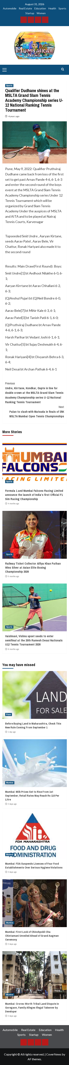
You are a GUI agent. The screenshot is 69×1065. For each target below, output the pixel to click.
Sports (62, 8)
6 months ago (13, 649)
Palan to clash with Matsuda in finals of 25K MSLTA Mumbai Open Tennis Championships (36, 411)
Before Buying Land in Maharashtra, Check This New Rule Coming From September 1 (33, 725)
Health (52, 8)
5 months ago (13, 576)
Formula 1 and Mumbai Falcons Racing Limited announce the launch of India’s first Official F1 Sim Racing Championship (34, 495)
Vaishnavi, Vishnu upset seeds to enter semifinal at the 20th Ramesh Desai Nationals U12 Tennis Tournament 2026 (34, 640)
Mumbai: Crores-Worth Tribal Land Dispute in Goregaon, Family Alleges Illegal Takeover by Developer (32, 1007)
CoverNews (53, 1054)
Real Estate (25, 8)
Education (40, 8)
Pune (8, 714)
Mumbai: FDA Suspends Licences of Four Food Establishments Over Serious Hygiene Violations (34, 865)
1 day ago (12, 732)
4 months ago (13, 503)
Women (41, 13)
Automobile (9, 8)
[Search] (62, 69)
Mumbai (9, 782)
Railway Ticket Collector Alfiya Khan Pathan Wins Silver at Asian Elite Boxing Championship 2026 (33, 567)
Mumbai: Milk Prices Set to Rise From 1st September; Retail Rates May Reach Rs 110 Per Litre (32, 795)
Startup (29, 13)
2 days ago (12, 804)
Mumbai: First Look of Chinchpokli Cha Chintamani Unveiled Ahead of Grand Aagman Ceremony (32, 935)
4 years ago (13, 116)
